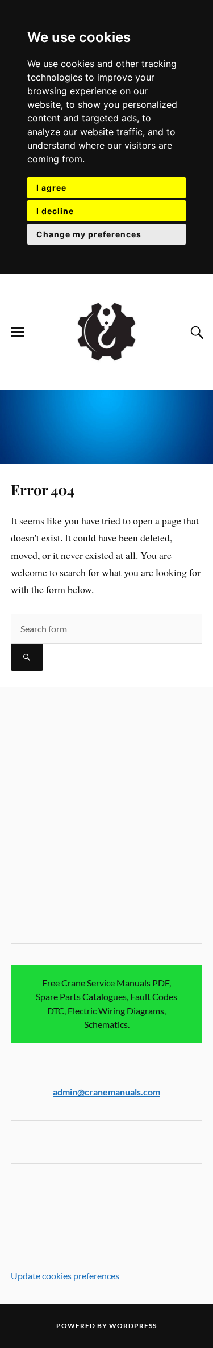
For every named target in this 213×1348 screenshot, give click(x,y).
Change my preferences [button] (88, 234)
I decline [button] (55, 211)
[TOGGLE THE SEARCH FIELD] (195, 332)
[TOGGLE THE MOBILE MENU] (17, 332)
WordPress (133, 1325)
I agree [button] (51, 187)
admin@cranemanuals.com (106, 1091)
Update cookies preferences (65, 1275)
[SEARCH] (27, 657)
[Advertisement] (106, 815)
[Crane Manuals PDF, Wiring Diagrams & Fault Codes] (106, 331)
